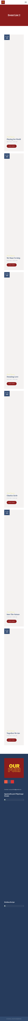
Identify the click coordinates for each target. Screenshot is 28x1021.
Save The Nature (13, 614)
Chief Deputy (11, 137)
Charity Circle (12, 496)
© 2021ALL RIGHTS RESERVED (14, 1018)
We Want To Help (13, 258)
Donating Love (12, 377)
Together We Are (13, 733)
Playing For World (14, 139)
